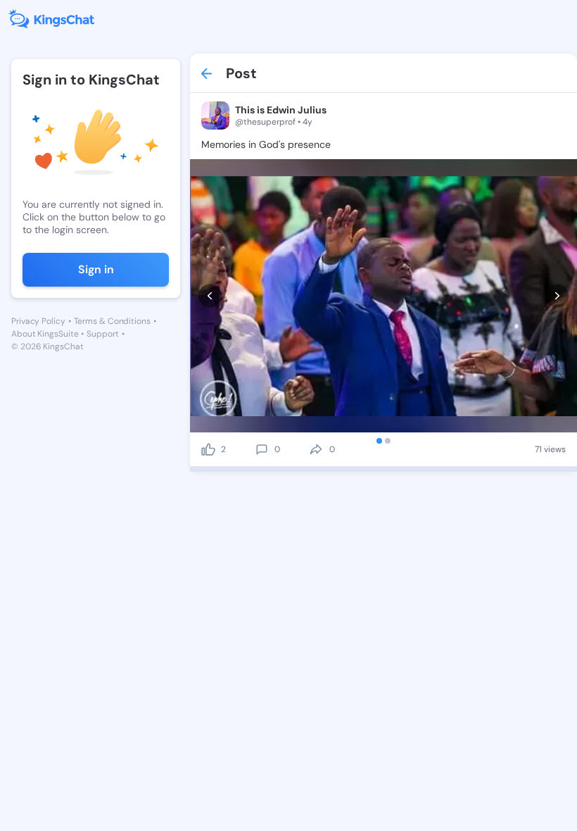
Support (102, 333)
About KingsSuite (44, 333)
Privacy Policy (38, 321)
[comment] (262, 449)
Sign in (96, 269)
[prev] (210, 295)
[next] (557, 295)
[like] (208, 449)
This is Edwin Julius (280, 110)
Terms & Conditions (112, 321)
